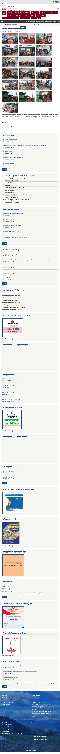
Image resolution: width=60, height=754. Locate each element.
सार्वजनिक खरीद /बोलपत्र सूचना (9, 700)
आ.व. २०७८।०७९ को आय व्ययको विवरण (10, 471)
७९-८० (3, 125)
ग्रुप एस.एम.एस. (35, 704)
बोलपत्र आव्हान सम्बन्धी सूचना (8, 266)
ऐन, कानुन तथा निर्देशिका (7, 702)
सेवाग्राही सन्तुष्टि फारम (25, 18)
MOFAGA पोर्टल (36, 702)
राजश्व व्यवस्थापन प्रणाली (37, 707)
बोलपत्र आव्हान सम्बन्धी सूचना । (9, 271)
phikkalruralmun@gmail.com (41, 739)
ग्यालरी (38, 15)
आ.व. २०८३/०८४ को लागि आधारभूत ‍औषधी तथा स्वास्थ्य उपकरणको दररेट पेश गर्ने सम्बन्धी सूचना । (30, 21)
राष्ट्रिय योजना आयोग (6, 394)
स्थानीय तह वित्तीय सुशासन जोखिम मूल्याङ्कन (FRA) (12, 401)
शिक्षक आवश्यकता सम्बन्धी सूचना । (9, 163)
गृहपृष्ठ (4, 13)
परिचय (8, 12)
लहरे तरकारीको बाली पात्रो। (8, 151)
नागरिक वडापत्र (43, 12)
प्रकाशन (32, 15)
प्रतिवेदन (9, 15)
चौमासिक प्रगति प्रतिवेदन (8, 726)
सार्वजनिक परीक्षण (6, 731)
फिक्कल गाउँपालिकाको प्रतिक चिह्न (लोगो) (10, 677)
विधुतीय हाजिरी (35, 709)
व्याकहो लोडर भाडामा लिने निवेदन (8, 584)
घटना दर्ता (34, 697)
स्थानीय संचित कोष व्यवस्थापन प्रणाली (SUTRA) (43, 713)
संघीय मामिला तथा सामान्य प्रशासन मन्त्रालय (10, 382)
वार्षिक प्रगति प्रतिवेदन (7, 724)
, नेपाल (9, 378)
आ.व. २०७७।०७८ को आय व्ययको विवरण (10, 477)
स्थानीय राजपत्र (26, 12)
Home (2, 24)
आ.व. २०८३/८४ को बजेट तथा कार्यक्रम (10, 139)
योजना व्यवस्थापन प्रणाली (37, 716)
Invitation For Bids (7, 277)
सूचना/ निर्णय (17, 15)
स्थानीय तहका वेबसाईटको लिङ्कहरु (8, 396)
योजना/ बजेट (34, 12)
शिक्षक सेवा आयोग (5, 387)
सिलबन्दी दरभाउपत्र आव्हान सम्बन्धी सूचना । (11, 254)
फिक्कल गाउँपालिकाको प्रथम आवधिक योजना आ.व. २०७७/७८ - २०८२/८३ (16, 237)
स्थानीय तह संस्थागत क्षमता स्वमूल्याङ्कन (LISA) (11, 399)
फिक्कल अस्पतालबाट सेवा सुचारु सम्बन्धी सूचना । (12, 225)
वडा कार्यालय (16, 12)
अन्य (5, 169)
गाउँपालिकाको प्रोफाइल (36, 18)
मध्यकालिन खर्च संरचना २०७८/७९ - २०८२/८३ (11, 231)
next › (55, 24)
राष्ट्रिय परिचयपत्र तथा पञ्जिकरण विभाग (9, 392)
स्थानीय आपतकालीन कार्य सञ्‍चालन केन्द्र (10, 18)
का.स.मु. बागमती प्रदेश (6, 589)
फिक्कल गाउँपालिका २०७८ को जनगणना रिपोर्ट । (13, 733)
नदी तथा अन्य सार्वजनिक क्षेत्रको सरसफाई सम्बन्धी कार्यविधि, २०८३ (15, 665)
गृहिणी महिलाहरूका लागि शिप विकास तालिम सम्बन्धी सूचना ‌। (13, 157)
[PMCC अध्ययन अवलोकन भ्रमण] (10, 38)
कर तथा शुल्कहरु (6, 704)
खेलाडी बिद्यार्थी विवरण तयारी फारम (8, 591)
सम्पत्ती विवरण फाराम (6, 588)
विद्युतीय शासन (52, 12)
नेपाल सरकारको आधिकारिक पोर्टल (8, 380)
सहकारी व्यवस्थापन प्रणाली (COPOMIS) (41, 711)
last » (40, 593)
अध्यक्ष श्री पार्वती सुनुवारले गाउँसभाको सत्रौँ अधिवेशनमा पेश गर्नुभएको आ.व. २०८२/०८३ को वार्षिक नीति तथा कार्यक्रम (24, 145)
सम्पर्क (43, 15)
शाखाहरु (25, 15)
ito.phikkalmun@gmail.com (40, 736)
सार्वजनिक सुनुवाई (6, 729)
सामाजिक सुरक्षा (35, 700)
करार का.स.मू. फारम (6, 586)
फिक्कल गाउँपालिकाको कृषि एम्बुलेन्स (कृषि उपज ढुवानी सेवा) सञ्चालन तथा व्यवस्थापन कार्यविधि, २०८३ (21, 671)
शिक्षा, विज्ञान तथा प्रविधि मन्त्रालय (8, 385)
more (15, 27)
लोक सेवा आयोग (5, 378)
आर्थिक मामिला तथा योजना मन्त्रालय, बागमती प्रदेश (11, 389)
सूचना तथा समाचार (6, 697)
